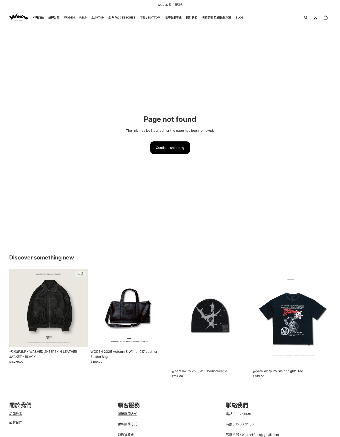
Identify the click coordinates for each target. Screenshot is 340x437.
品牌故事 (15, 413)
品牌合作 (15, 422)
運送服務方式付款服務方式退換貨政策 (127, 424)
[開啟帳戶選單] (315, 17)
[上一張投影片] (16, 308)
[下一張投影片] (81, 308)
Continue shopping (170, 148)
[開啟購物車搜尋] (306, 17)
